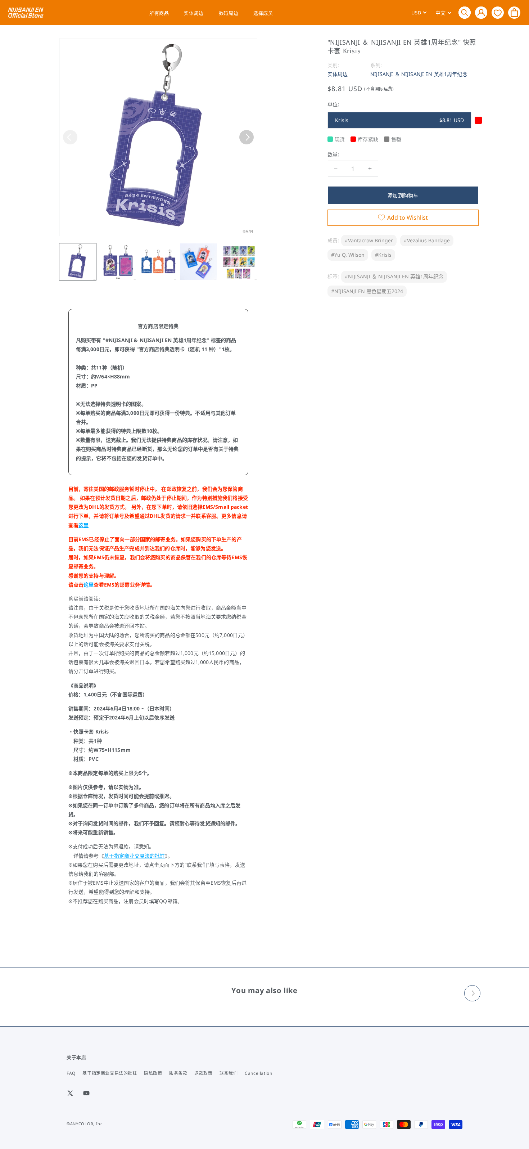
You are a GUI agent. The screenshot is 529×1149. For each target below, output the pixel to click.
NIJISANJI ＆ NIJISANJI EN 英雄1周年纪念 (418, 74)
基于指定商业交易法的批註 (134, 855)
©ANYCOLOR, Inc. (85, 1123)
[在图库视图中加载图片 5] (239, 261)
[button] (464, 12)
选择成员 (263, 13)
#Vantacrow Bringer (369, 240)
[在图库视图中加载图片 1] (77, 261)
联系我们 (229, 1073)
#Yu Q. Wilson (348, 254)
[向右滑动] (246, 137)
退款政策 (203, 1073)
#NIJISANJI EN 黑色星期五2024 (367, 290)
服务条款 (178, 1073)
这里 (83, 525)
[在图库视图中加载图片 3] (158, 261)
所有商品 (159, 13)
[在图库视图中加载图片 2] (118, 261)
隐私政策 (153, 1073)
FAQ (71, 1073)
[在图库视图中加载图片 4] (198, 261)
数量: (333, 154)
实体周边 (193, 13)
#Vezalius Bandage (427, 240)
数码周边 (228, 13)
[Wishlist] (498, 12)
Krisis (399, 120)
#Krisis (383, 254)
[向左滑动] (70, 137)
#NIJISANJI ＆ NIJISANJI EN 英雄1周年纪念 (394, 276)
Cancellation (258, 1073)
